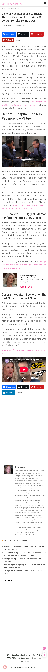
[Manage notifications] (5, 667)
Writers (39, 655)
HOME (8, 655)
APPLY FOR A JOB (13, 658)
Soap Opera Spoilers (19, 655)
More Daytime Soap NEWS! (15, 540)
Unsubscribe (24, 661)
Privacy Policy (36, 658)
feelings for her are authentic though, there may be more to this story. (24, 264)
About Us (32, 655)
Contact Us (25, 658)
